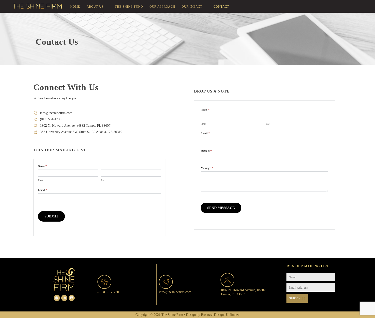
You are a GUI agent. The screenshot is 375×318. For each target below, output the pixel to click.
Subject (206, 150)
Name (205, 109)
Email (42, 190)
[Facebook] (57, 298)
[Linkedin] (72, 298)
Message (207, 168)
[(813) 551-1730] (104, 282)
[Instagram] (64, 298)
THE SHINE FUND (129, 6)
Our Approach (162, 6)
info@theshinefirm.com (175, 292)
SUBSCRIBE (297, 298)
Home (75, 6)
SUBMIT (51, 216)
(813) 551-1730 (108, 292)
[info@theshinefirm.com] (166, 282)
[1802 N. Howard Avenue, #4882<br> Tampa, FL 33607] (227, 280)
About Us (95, 6)
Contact (221, 6)
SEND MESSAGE (221, 208)
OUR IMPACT (192, 6)
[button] (97, 6)
